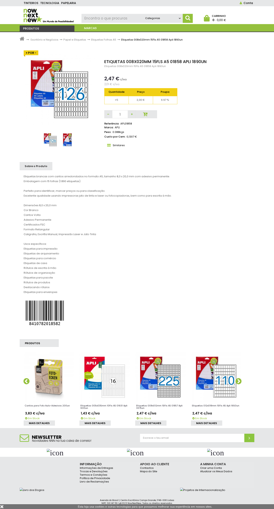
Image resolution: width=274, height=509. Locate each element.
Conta (247, 3)
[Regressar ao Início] (22, 40)
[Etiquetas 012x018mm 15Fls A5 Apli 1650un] (216, 377)
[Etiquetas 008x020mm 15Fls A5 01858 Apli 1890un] (50, 139)
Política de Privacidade (95, 478)
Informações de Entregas (96, 468)
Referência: (111, 123)
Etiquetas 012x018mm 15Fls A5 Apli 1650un (215, 405)
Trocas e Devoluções (94, 471)
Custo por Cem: (114, 136)
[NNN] (49, 15)
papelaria (68, 3)
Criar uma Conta (211, 468)
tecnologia (49, 3)
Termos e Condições (93, 475)
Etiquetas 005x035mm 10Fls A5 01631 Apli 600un (103, 407)
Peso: (107, 132)
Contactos (147, 468)
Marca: (109, 127)
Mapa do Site (148, 471)
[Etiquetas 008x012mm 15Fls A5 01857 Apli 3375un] (160, 377)
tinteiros (31, 3)
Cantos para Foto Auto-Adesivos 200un (47, 405)
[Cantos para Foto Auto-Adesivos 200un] (49, 377)
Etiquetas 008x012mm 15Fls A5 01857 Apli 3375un (159, 407)
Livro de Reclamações (94, 481)
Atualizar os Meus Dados (216, 471)
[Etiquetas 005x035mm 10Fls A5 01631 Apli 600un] (104, 377)
